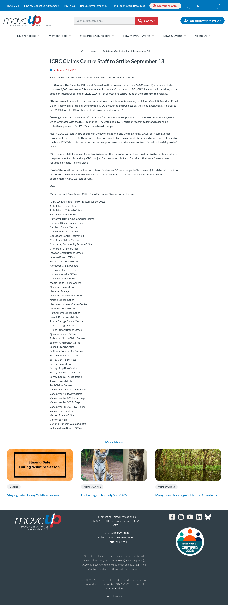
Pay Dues (69, 5)
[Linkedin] (199, 517)
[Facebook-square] (172, 517)
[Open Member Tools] (69, 36)
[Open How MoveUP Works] (152, 36)
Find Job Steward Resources (129, 5)
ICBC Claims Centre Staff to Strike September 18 (126, 51)
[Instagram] (181, 517)
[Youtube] (190, 517)
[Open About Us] (209, 36)
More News (114, 442)
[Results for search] (105, 26)
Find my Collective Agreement (41, 5)
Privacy (117, 596)
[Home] (82, 51)
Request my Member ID (93, 5)
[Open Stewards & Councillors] (112, 36)
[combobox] (105, 21)
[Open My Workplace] (38, 36)
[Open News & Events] (184, 36)
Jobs (108, 596)
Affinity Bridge (114, 588)
